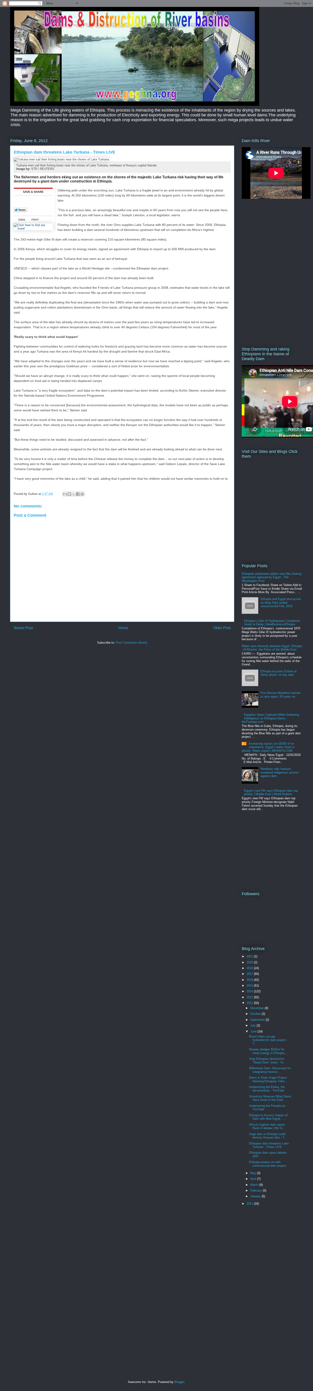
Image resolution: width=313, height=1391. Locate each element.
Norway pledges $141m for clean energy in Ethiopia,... (268, 1051)
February (256, 1190)
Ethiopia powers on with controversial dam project (267, 1163)
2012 (250, 1003)
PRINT (35, 219)
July (253, 1025)
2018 (250, 968)
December (257, 1008)
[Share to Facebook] (78, 494)
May (253, 1173)
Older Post (222, 628)
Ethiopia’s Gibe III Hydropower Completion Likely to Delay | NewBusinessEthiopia (272, 622)
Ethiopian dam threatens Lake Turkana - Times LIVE (269, 1145)
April (253, 1179)
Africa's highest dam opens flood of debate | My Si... (267, 1126)
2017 (250, 974)
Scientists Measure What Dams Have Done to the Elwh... (270, 1098)
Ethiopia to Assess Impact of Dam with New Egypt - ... (268, 1117)
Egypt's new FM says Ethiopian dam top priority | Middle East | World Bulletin (271, 792)
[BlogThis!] (69, 494)
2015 (250, 985)
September (258, 1019)
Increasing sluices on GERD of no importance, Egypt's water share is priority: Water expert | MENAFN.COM (268, 747)
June (254, 1031)
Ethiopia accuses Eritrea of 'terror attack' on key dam (279, 673)
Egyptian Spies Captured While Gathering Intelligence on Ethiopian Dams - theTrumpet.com (270, 718)
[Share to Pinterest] (82, 494)
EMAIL (22, 219)
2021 (250, 956)
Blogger (179, 1382)
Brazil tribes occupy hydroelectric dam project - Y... (268, 1040)
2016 (250, 980)
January (256, 1196)
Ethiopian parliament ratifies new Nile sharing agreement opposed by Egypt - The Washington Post (271, 577)
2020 (250, 962)
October (256, 1013)
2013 (250, 997)
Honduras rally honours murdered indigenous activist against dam (280, 772)
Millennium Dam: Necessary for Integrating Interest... (270, 1070)
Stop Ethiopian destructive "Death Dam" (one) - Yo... (267, 1060)
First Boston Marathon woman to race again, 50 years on (280, 694)
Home (123, 628)
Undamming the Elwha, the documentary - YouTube (267, 1088)
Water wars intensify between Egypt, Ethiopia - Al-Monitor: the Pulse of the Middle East (272, 647)
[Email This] (65, 494)
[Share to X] (73, 494)
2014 (250, 991)
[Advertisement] (39, 680)
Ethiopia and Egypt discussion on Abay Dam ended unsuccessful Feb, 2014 (281, 602)
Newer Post (23, 628)
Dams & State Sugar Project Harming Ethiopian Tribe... (268, 1079)
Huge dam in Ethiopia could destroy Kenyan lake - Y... (268, 1135)
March (254, 1184)
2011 (250, 1203)
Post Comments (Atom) (131, 642)
